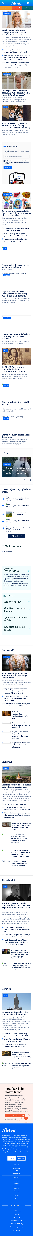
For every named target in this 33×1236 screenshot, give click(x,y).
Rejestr (6, 8)
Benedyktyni (7, 74)
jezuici (5, 887)
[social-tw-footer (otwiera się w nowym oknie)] (18, 1205)
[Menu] (6, 3)
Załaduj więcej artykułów (16, 536)
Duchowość (8, 650)
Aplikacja (16, 1183)
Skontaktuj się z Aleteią (16, 1227)
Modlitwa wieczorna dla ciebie (15, 609)
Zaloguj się (21, 1158)
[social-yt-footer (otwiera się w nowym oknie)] (11, 1205)
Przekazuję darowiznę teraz (14, 1116)
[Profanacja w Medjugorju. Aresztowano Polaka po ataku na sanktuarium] (16, 467)
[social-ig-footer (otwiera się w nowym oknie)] (21, 1205)
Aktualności (8, 880)
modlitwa (6, 385)
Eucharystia (7, 657)
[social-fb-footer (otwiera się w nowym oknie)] (15, 1205)
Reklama (16, 1191)
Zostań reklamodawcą (16, 1224)
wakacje (6, 768)
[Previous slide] (25, 480)
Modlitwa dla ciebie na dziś (14, 628)
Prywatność (16, 1230)
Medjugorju (7, 464)
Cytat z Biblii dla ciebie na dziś (16, 619)
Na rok (16, 1199)
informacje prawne (16, 1220)
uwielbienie (7, 275)
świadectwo (7, 13)
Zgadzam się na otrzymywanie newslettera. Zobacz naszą (17, 162)
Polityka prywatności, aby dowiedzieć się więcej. (17, 162)
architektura (7, 318)
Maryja (5, 107)
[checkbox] (4, 161)
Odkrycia (6, 989)
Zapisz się (7, 168)
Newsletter (16, 1181)
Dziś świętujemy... (13, 601)
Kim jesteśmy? (16, 1217)
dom (5, 248)
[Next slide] (30, 480)
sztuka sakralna (8, 194)
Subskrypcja (16, 1186)
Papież (5, 350)
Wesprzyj (15, 8)
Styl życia (7, 761)
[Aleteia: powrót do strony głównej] (16, 3)
